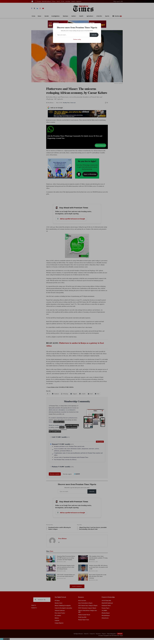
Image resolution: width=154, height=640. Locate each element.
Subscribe (94, 35)
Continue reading (77, 39)
